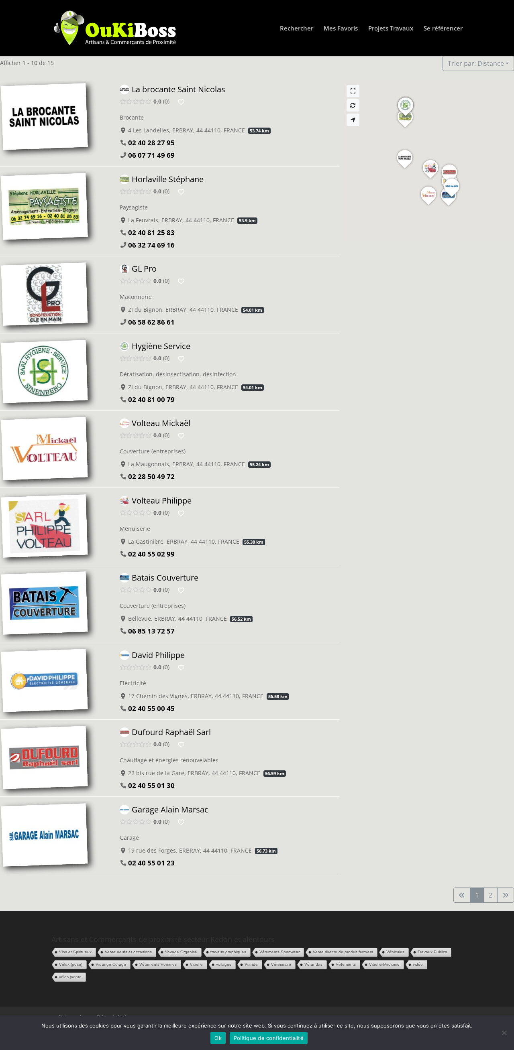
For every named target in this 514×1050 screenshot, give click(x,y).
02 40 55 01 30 (151, 785)
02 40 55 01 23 (151, 862)
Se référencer (443, 28)
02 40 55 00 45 (151, 708)
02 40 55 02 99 (151, 553)
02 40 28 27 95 (151, 142)
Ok (218, 1038)
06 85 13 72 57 (151, 631)
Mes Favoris (341, 28)
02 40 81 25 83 (151, 232)
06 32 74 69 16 (151, 244)
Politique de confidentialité (269, 1038)
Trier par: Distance (476, 63)
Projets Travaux (390, 28)
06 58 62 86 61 (151, 322)
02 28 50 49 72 (151, 476)
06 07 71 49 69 (151, 155)
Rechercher (296, 28)
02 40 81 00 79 (151, 399)
